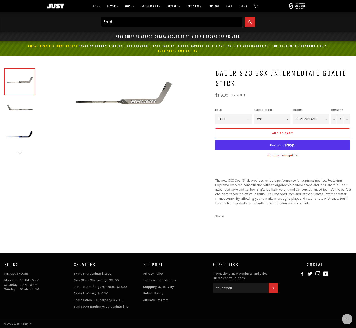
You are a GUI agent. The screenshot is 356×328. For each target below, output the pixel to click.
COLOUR (297, 110)
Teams (243, 6)
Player (111, 6)
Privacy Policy (153, 273)
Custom (213, 6)
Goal (128, 6)
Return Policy (153, 293)
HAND (218, 110)
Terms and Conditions (159, 280)
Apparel (173, 6)
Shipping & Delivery (158, 287)
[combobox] (171, 22)
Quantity (337, 110)
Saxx (229, 6)
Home (96, 6)
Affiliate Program (156, 300)
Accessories (150, 6)
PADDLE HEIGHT (263, 110)
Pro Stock (194, 6)
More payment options (282, 155)
